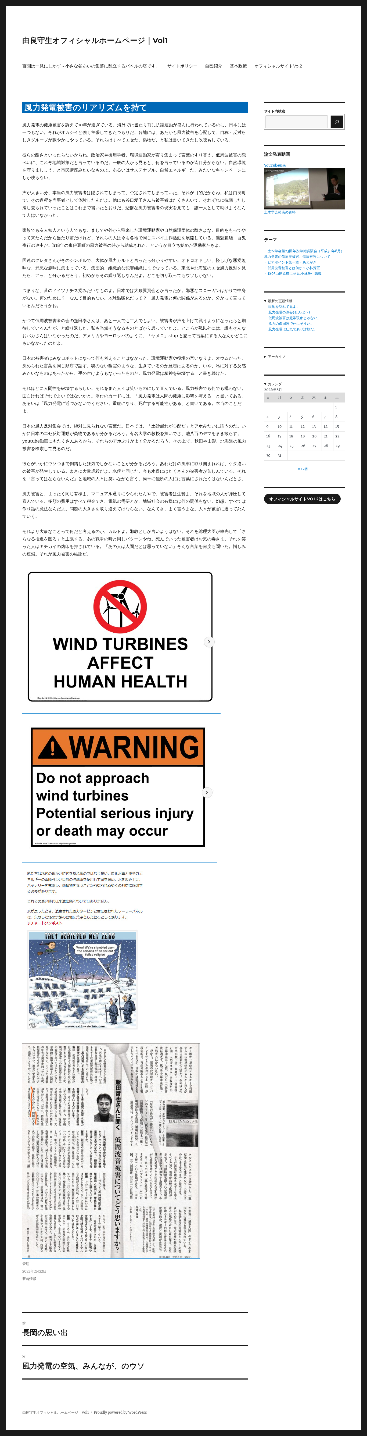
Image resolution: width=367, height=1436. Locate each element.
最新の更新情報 (280, 301)
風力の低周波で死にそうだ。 (291, 323)
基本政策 (238, 66)
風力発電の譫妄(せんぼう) (289, 312)
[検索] (336, 121)
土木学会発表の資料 (280, 212)
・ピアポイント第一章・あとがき (290, 262)
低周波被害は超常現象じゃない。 (294, 318)
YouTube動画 (275, 165)
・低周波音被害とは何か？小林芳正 (292, 268)
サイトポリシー (182, 66)
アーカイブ (276, 356)
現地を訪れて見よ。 (284, 306)
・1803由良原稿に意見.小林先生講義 (293, 273)
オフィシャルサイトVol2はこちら (302, 499)
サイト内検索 (274, 111)
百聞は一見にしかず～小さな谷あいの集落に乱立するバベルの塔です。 (91, 66)
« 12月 (303, 469)
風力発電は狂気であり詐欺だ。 (292, 329)
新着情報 (29, 1279)
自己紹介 (213, 66)
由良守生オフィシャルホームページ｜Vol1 (95, 40)
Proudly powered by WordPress (120, 1412)
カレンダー (276, 384)
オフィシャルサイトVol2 (278, 66)
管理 (25, 1264)
